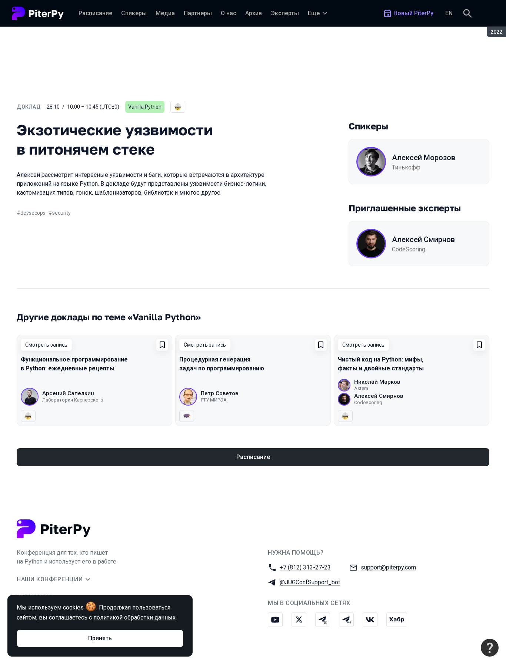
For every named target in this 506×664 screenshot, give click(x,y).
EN (449, 13)
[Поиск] (467, 13)
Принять (100, 638)
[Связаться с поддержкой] (490, 648)
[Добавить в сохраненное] (162, 345)
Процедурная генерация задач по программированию (221, 364)
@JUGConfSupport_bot (310, 582)
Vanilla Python (145, 107)
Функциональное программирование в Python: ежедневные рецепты (74, 364)
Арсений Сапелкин (68, 393)
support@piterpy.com (388, 567)
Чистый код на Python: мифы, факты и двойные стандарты (381, 364)
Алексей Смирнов (423, 239)
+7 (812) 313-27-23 (305, 567)
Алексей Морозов (423, 157)
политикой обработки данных (134, 617)
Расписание (253, 456)
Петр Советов (219, 393)
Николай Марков (377, 382)
